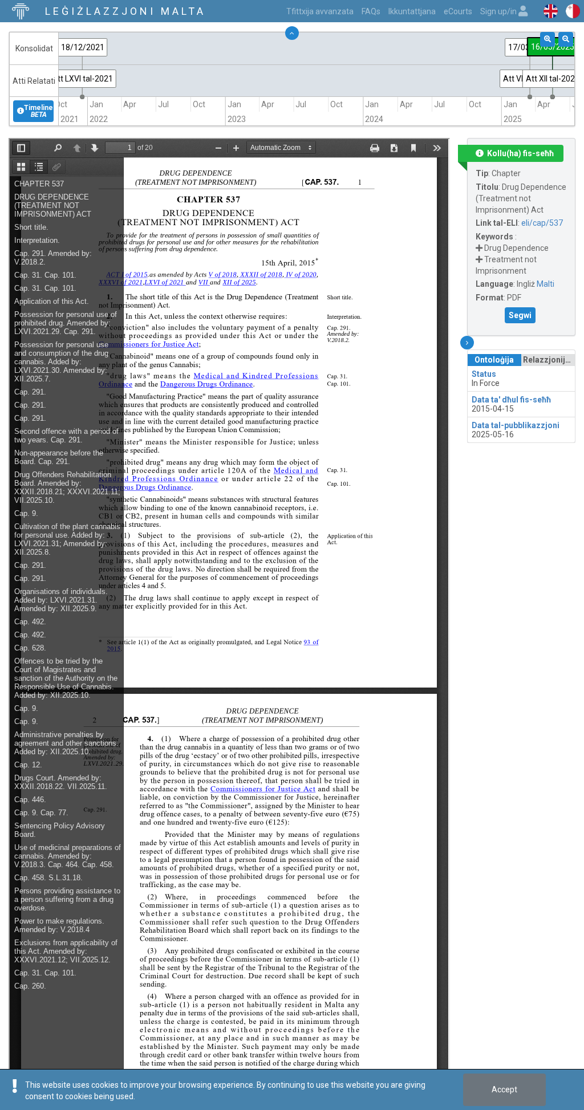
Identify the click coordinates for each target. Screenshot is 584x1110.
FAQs (371, 11)
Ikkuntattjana (412, 11)
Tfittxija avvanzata (320, 11)
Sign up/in (499, 11)
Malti (545, 283)
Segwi (520, 315)
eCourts (458, 11)
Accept (504, 1089)
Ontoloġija (494, 359)
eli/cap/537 (542, 222)
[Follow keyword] (479, 248)
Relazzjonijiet (549, 359)
